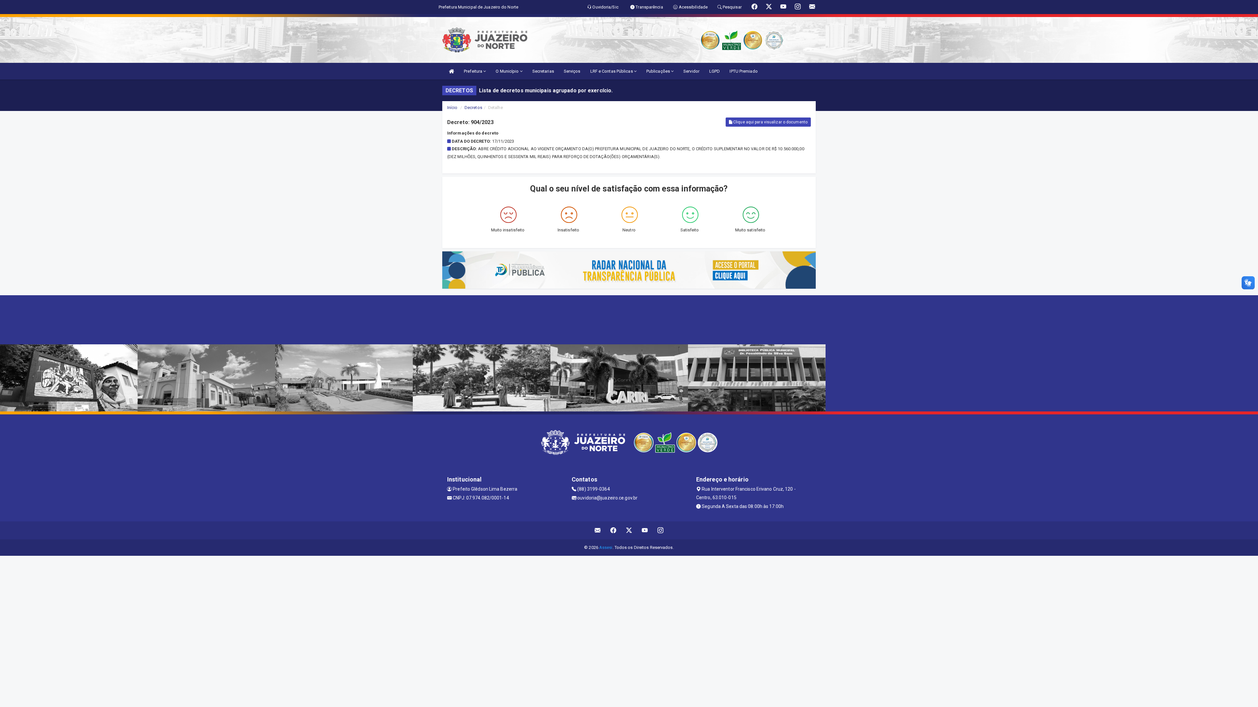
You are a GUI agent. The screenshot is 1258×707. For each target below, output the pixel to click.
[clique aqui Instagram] (660, 530)
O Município (508, 71)
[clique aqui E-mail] (597, 530)
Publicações (658, 71)
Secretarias (543, 71)
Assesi (606, 547)
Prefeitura (473, 71)
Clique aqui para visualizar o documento (770, 122)
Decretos (473, 107)
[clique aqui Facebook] (613, 530)
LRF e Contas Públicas (612, 71)
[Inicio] (451, 71)
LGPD (714, 71)
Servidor (691, 71)
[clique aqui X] (629, 530)
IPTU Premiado (743, 71)
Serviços (572, 71)
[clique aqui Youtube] (645, 530)
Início (452, 107)
